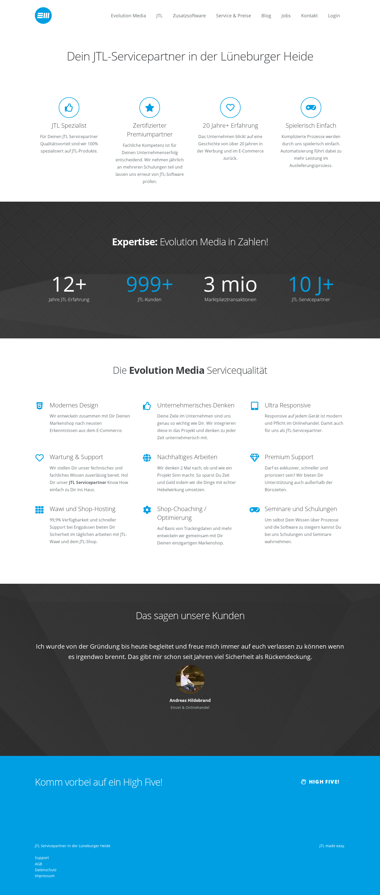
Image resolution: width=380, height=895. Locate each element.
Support (42, 857)
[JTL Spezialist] (69, 107)
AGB (38, 863)
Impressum (45, 875)
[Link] (43, 15)
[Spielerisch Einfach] (311, 107)
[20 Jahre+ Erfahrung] (230, 107)
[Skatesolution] (190, 668)
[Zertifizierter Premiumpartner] (150, 107)
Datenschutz (46, 869)
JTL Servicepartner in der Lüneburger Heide (72, 845)
